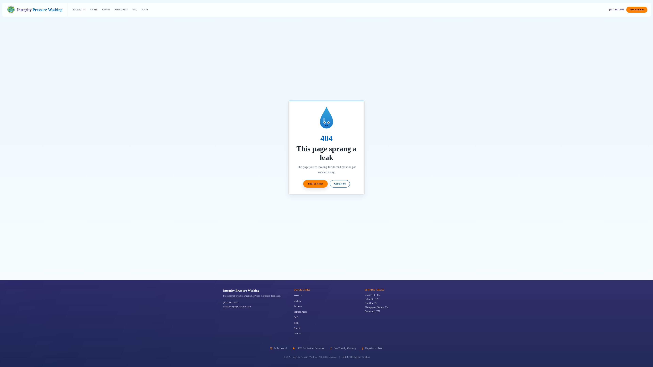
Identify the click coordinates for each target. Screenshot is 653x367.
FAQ (135, 9)
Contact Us (340, 183)
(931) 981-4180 (616, 9)
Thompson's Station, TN (376, 307)
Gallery (93, 9)
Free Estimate (637, 9)
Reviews (106, 9)
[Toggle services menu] (84, 10)
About (145, 9)
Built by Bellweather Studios (356, 357)
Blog (296, 322)
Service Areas (121, 9)
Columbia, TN (372, 299)
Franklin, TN (371, 303)
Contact (297, 333)
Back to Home (315, 183)
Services (77, 9)
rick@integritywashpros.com (237, 306)
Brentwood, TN (372, 311)
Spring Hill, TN (372, 295)
